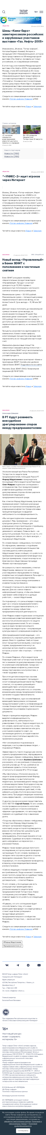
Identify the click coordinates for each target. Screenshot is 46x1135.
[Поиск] (3, 11)
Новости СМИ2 (11, 153)
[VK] (7, 965)
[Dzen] (28, 965)
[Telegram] (17, 965)
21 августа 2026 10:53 (37, 411)
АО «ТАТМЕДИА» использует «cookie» (15, 1100)
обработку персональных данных (17, 1121)
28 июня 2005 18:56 (37, 26)
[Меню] (42, 12)
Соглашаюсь (23, 1131)
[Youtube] (39, 965)
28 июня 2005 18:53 (37, 172)
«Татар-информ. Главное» (21, 99)
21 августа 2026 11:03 (20, 255)
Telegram (37, 107)
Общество (5, 26)
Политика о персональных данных (15, 1091)
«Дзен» (28, 107)
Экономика (5, 254)
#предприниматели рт (12, 946)
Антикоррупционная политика (13, 1096)
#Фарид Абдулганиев (12, 942)
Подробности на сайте (31, 365)
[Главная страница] (24, 12)
